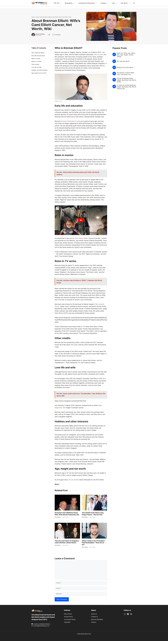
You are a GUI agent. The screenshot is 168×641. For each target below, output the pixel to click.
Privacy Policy (68, 616)
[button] (134, 3)
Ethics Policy (68, 614)
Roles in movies (35, 58)
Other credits (35, 64)
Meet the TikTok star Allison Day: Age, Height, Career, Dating (126, 54)
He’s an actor (98, 54)
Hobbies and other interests (39, 70)
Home (33, 17)
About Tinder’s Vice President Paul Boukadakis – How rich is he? (93, 542)
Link (53, 34)
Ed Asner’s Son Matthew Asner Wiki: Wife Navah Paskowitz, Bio (67, 514)
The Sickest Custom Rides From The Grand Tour (125, 73)
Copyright (67, 622)
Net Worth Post (86, 634)
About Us (94, 614)
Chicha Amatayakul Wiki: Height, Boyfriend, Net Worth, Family (126, 80)
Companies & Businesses (86, 3)
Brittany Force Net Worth (125, 67)
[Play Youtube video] (81, 220)
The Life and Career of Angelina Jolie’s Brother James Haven (67, 542)
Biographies (69, 3)
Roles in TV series (36, 61)
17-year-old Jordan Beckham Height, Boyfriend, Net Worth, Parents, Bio (126, 86)
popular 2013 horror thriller (78, 238)
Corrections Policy (70, 619)
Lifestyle (103, 3)
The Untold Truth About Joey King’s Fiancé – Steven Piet (93, 514)
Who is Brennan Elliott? (37, 52)
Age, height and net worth (38, 73)
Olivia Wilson (58, 517)
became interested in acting (71, 121)
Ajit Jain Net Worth (123, 61)
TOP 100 (56, 3)
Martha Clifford (40, 34)
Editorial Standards (97, 619)
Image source (58, 101)
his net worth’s (74, 480)
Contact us (94, 616)
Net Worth (124, 3)
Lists (113, 3)
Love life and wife (36, 67)
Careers (93, 622)
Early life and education (38, 55)
